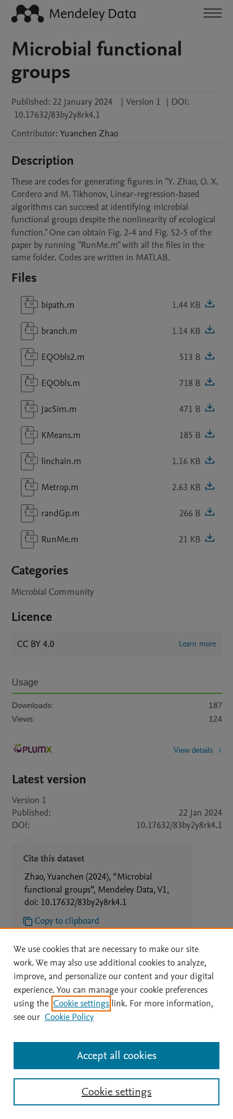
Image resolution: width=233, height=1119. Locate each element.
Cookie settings (81, 1003)
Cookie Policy (69, 1017)
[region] (116, 1023)
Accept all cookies (117, 1055)
